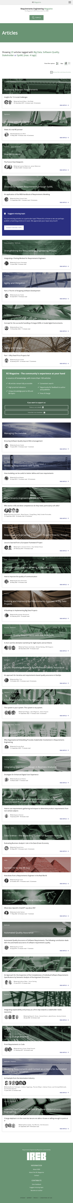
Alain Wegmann (35, 712)
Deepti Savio (19, 879)
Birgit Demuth (31, 1048)
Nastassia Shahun (21, 779)
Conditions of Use (46, 1198)
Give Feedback (36, 1184)
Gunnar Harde (20, 295)
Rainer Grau (19, 327)
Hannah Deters (43, 1016)
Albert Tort (19, 679)
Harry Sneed (19, 947)
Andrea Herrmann (15, 514)
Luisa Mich (23, 134)
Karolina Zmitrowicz (21, 580)
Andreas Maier (23, 981)
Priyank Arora (19, 847)
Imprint (29, 1198)
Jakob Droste (52, 1016)
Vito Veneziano (44, 1125)
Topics (38, 18)
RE (36, 2)
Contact (36, 1175)
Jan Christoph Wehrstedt (59, 1087)
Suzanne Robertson (24, 166)
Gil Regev (27, 712)
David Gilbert (23, 101)
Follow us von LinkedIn (35, 407)
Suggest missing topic (14, 227)
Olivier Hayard (44, 712)
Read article (63, 105)
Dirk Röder (31, 101)
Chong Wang (33, 514)
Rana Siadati (28, 1125)
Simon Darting (33, 981)
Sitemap (22, 1198)
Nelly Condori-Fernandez (44, 514)
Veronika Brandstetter (10, 1088)
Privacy (35, 1198)
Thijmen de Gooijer (29, 647)
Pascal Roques (20, 477)
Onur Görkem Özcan (37, 547)
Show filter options (49, 63)
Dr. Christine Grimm (25, 547)
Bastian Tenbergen (15, 1087)
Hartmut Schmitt (61, 1016)
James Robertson (35, 166)
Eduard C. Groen (34, 1016)
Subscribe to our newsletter (35, 412)
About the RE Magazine (36, 1172)
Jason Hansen (19, 815)
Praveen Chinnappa (21, 262)
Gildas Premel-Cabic (21, 198)
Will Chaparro (49, 647)
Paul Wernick (36, 1125)
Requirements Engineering (37, 10)
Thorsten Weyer (37, 1087)
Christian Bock (20, 746)
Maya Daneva (25, 514)
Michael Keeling (40, 647)
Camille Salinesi (20, 912)
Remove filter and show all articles (62, 72)
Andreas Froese (47, 1087)
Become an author (36, 1190)
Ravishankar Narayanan (22, 614)
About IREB (36, 1169)
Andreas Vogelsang (26, 1087)
